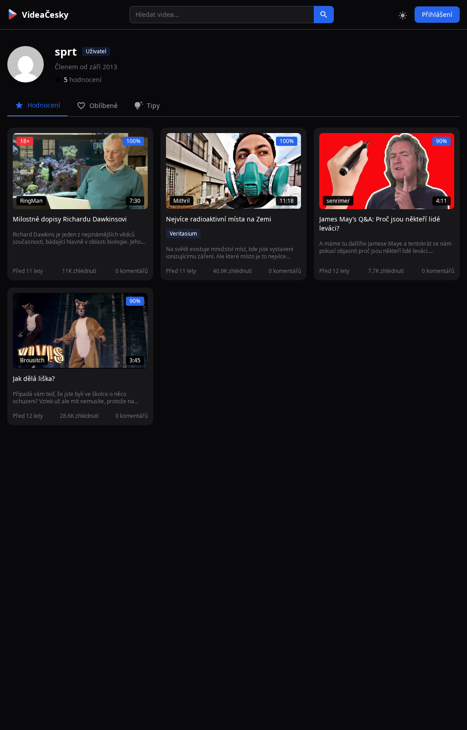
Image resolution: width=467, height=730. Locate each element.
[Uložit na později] (40, 145)
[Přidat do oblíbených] (23, 145)
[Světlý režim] (402, 14)
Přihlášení (437, 14)
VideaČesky (45, 14)
